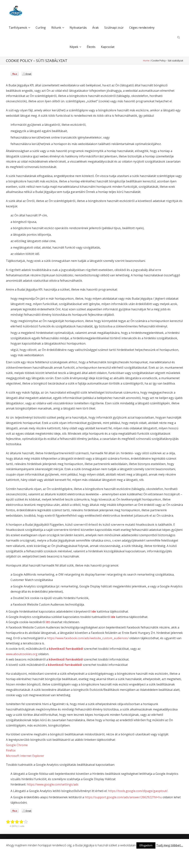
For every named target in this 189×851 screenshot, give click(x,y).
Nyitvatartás (78, 28)
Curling (41, 28)
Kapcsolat (107, 47)
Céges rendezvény (141, 28)
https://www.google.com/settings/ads (52, 784)
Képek (74, 47)
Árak (95, 28)
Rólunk (56, 28)
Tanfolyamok (18, 28)
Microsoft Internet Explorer (25, 756)
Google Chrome (17, 745)
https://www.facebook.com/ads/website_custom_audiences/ (88, 638)
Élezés (91, 47)
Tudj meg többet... (169, 845)
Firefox (11, 750)
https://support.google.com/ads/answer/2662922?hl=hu (123, 797)
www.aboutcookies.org (21, 654)
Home (146, 60)
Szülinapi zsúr (114, 28)
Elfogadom (145, 845)
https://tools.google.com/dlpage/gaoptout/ (138, 791)
